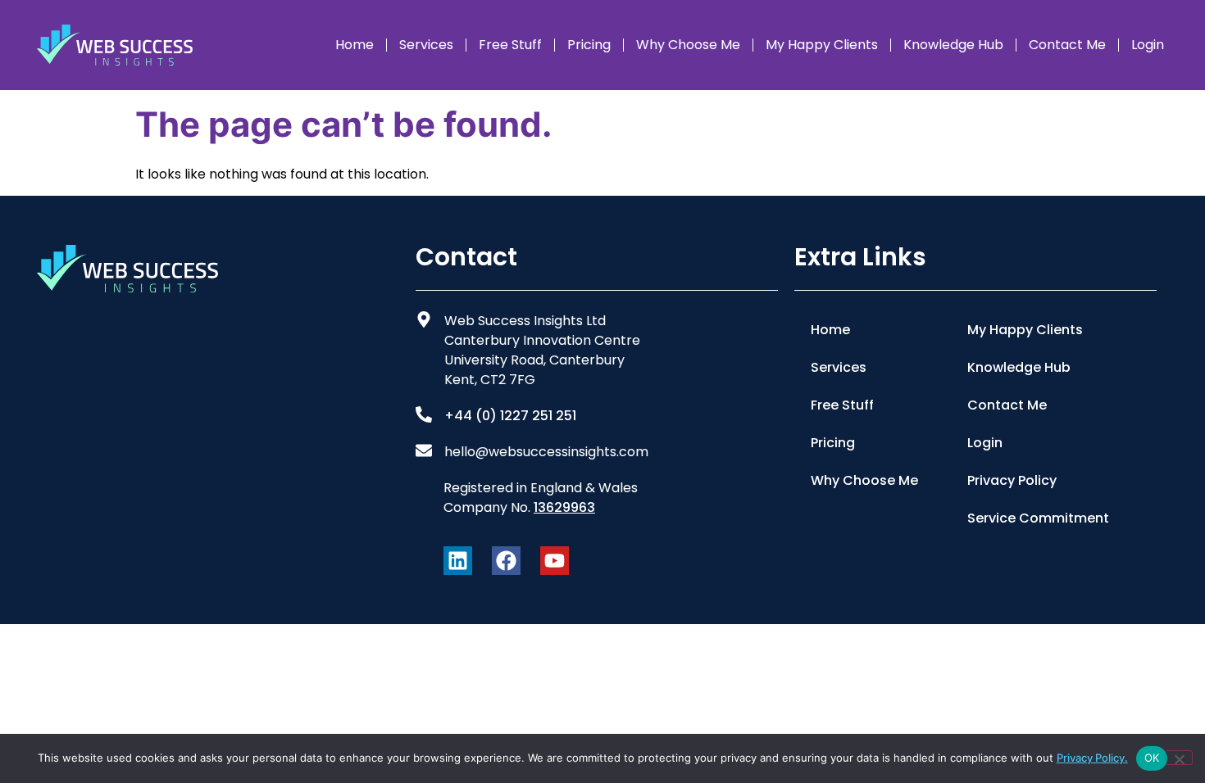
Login (1147, 44)
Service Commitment (1038, 518)
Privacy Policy (1012, 480)
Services (426, 44)
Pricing (589, 44)
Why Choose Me (688, 44)
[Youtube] (554, 560)
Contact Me (1067, 44)
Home (354, 44)
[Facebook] (506, 560)
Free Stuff (510, 44)
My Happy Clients (822, 44)
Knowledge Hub (953, 44)
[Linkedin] (457, 560)
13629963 (564, 507)
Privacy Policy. (1092, 757)
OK (1152, 757)
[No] (1179, 757)
